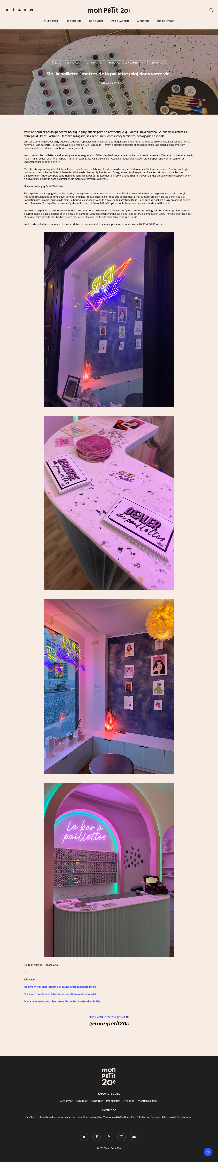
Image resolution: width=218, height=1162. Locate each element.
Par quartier (120, 21)
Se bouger (96, 21)
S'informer (156, 62)
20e (56, 62)
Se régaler (73, 21)
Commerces (72, 62)
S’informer (51, 21)
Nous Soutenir (164, 21)
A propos (128, 1100)
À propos (143, 21)
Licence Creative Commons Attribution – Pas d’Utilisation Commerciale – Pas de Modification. (138, 1117)
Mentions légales (148, 1100)
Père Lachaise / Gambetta (126, 62)
